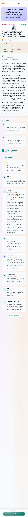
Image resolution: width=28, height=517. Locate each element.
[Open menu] (24, 3)
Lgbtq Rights (5, 113)
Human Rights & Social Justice (8, 24)
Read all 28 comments (14, 315)
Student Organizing (14, 113)
